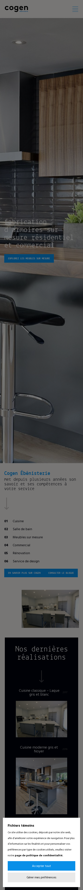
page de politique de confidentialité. (39, 855)
